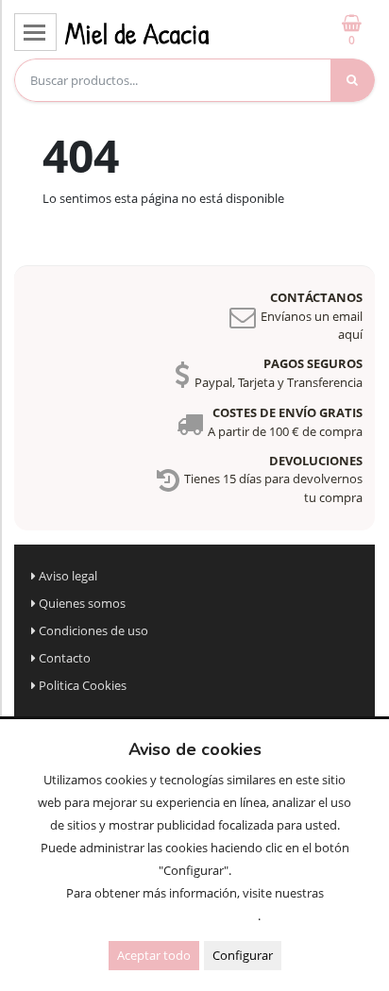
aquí (350, 334)
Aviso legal (68, 575)
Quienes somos (82, 603)
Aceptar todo (154, 955)
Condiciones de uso (93, 630)
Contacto (65, 657)
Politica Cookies (83, 685)
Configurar (242, 955)
